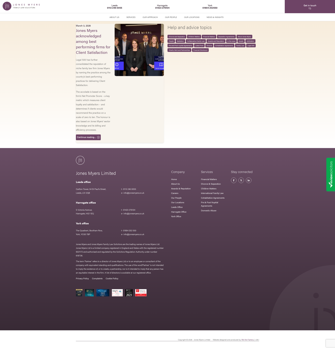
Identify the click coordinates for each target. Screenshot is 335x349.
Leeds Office (177, 207)
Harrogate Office (178, 211)
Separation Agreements (226, 36)
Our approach (150, 17)
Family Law (240, 45)
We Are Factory (247, 339)
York (209, 6)
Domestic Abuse (208, 210)
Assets (241, 41)
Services (130, 17)
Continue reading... (86, 137)
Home (174, 179)
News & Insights (215, 17)
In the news (231, 41)
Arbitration (250, 41)
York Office (176, 216)
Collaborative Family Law (196, 41)
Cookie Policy (112, 278)
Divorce (209, 45)
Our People (176, 197)
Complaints (97, 278)
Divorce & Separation (211, 183)
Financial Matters (209, 36)
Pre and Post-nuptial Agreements (180, 45)
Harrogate (162, 6)
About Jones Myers (244, 36)
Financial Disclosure (200, 50)
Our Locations (177, 202)
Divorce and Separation (177, 36)
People (171, 41)
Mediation (180, 41)
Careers (174, 193)
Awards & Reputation (181, 188)
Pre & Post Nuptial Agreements (209, 204)
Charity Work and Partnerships (179, 50)
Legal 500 (250, 45)
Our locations (191, 17)
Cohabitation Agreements (224, 45)
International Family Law (212, 193)
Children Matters (194, 36)
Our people (171, 17)
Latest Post (199, 45)
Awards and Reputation (216, 41)
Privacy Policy (82, 278)
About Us (114, 17)
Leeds (114, 6)
